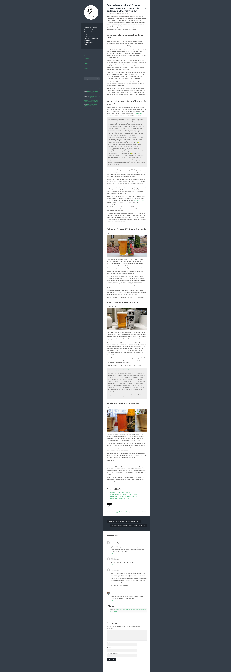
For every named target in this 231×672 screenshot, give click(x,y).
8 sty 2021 (109, 13)
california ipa (123, 511)
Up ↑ (146, 668)
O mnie (85, 44)
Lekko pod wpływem (88, 42)
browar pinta (117, 511)
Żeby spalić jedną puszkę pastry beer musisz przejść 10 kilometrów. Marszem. (91, 93)
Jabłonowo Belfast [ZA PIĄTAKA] (92, 88)
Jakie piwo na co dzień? (89, 34)
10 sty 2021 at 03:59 (115, 559)
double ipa (128, 511)
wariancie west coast (139, 200)
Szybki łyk (86, 71)
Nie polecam (86, 60)
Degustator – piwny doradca (90, 27)
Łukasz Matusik (117, 13)
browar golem (112, 511)
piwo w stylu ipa (111, 512)
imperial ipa (133, 511)
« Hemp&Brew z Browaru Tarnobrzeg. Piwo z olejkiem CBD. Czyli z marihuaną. (123, 521)
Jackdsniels (86, 100)
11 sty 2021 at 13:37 (115, 570)
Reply (112, 553)
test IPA (116, 512)
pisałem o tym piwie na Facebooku (120, 370)
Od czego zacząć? (88, 31)
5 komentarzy (126, 13)
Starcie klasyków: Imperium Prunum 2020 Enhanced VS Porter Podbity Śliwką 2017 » (128, 525)
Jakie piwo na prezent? (89, 36)
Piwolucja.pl (113, 668)
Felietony (86, 55)
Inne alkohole (86, 58)
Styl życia (86, 68)
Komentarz (110, 628)
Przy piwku (86, 65)
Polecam (86, 63)
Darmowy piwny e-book (89, 29)
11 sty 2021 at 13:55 (115, 593)
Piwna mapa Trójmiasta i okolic (91, 38)
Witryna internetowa (112, 653)
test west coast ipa (122, 512)
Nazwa (109, 642)
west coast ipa (135, 512)
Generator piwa (87, 40)
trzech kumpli (129, 512)
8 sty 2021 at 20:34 (115, 543)
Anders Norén (140, 668)
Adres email (110, 647)
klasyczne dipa (138, 511)
